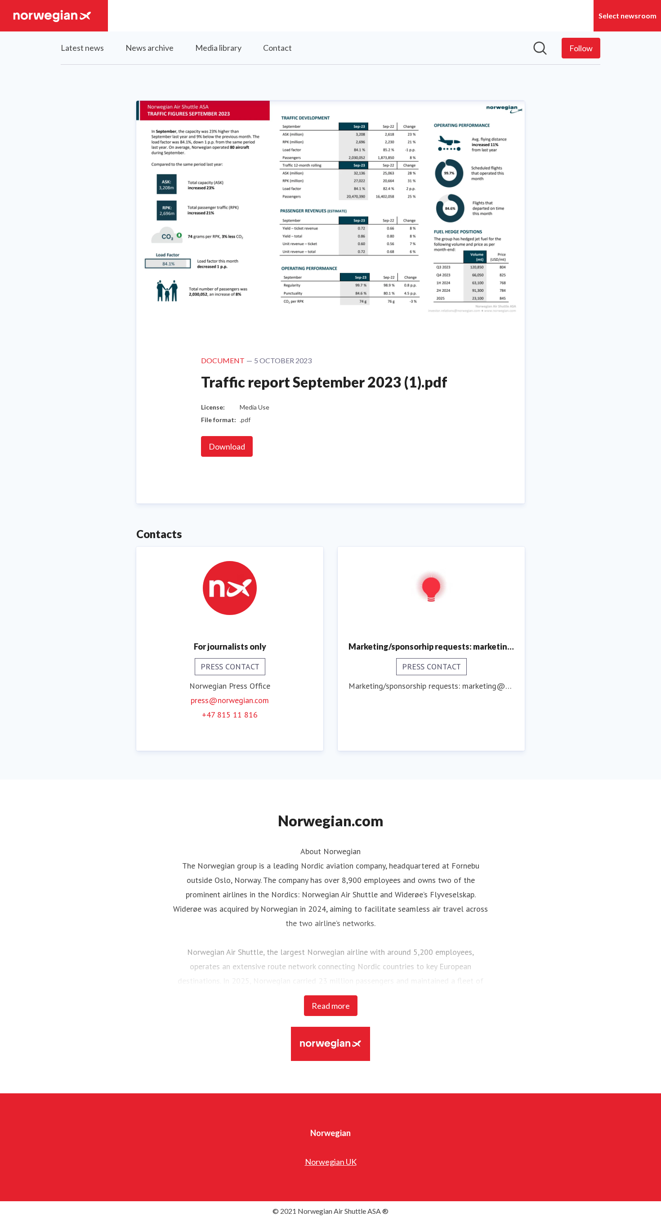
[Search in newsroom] (540, 48)
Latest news (82, 48)
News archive (149, 48)
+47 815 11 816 (230, 714)
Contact (277, 48)
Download (227, 446)
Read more (331, 1006)
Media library (218, 48)
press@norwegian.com (230, 700)
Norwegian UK (331, 1162)
